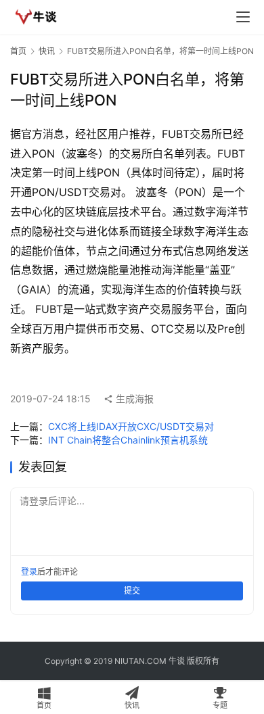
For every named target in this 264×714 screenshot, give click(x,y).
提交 (132, 591)
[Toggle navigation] (243, 17)
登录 (29, 572)
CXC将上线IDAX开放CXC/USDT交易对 (131, 426)
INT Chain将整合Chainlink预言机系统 (128, 440)
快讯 (47, 51)
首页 (18, 51)
